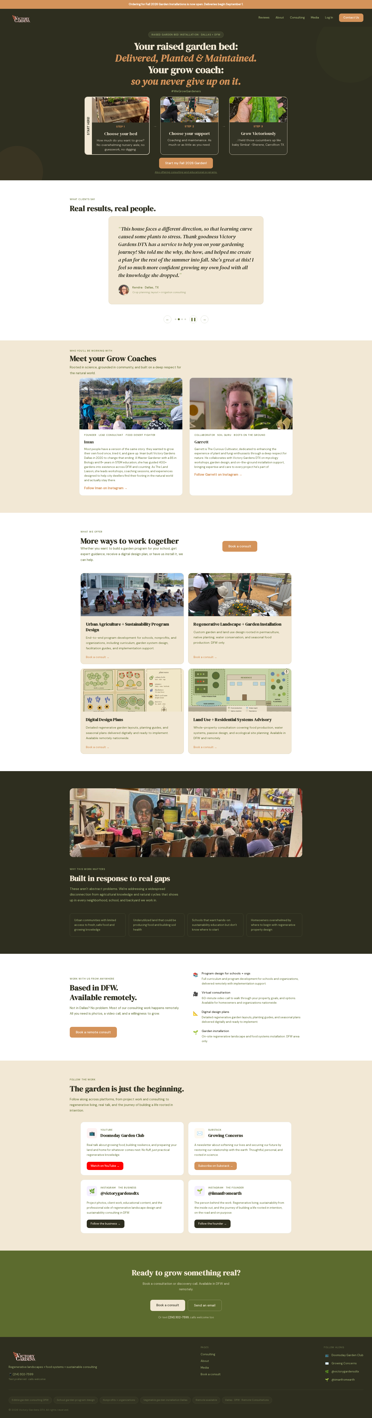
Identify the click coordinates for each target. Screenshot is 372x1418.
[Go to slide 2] (179, 319)
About (280, 17)
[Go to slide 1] (175, 319)
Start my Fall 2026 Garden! (186, 163)
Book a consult (239, 546)
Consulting (297, 17)
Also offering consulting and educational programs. (186, 172)
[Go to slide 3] (182, 319)
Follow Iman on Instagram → (105, 488)
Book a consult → (97, 657)
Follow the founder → (212, 1223)
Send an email (204, 1305)
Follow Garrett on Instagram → (218, 474)
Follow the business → (106, 1223)
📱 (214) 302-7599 (21, 1374)
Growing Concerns (341, 1363)
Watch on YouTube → (105, 1166)
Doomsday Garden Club (344, 1355)
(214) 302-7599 (178, 1317)
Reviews (264, 17)
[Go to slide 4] (185, 319)
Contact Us (351, 17)
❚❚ (193, 319)
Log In (329, 17)
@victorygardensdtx (342, 1372)
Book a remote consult (93, 1032)
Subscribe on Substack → (215, 1166)
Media (315, 17)
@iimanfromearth (340, 1380)
